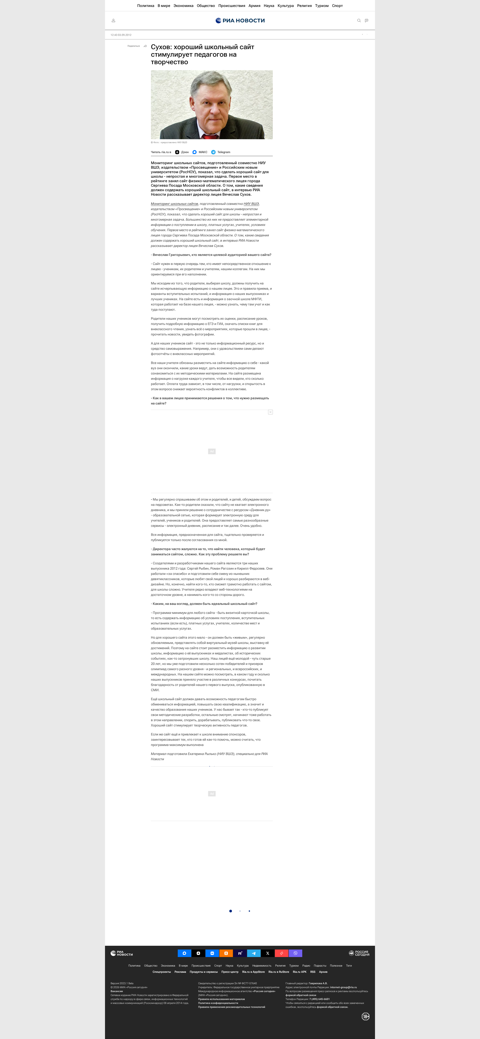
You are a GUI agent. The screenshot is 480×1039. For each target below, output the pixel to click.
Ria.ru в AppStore (253, 972)
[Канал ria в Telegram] (254, 953)
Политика (134, 965)
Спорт (218, 965)
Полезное (336, 965)
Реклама (180, 972)
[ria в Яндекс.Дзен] (198, 953)
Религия (280, 965)
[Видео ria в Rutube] (240, 953)
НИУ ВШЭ (251, 204)
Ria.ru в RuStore (278, 972)
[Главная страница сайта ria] (240, 20)
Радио (306, 965)
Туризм (294, 965)
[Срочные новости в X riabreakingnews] (281, 953)
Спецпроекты (162, 972)
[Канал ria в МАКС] (184, 953)
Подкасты (320, 965)
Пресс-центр (229, 972)
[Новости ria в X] (267, 953)
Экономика (168, 965)
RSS (312, 972)
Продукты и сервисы (204, 972)
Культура (243, 965)
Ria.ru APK (300, 972)
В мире (183, 965)
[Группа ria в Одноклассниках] (226, 953)
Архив (323, 972)
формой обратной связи (301, 995)
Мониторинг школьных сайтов (174, 204)
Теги (349, 965)
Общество (150, 965)
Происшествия (201, 965)
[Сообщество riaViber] (295, 953)
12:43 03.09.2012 (121, 34)
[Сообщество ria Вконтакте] (212, 953)
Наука (229, 965)
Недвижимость (262, 965)
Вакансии (117, 991)
